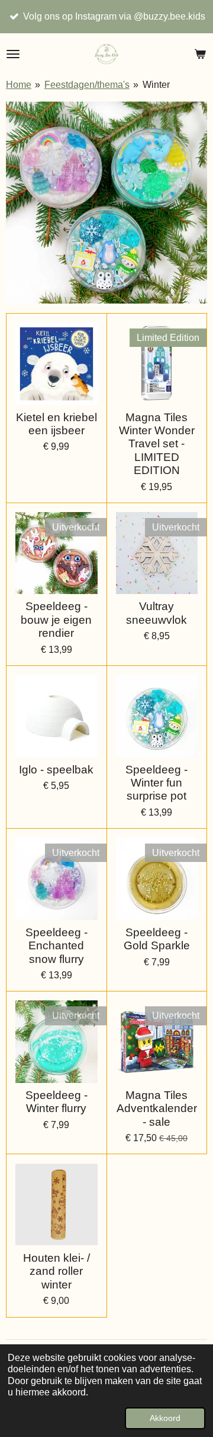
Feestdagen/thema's (87, 85)
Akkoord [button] (165, 1418)
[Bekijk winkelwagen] (200, 54)
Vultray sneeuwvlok (156, 613)
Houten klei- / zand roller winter (56, 1271)
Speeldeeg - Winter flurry (56, 1101)
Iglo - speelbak (56, 769)
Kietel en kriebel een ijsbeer (56, 424)
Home (18, 85)
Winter (156, 85)
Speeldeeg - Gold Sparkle (157, 939)
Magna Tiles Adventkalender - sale (157, 1108)
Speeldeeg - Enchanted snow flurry (56, 945)
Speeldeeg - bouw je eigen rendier (56, 619)
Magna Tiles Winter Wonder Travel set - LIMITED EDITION (157, 444)
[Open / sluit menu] (13, 54)
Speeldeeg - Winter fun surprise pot (156, 783)
